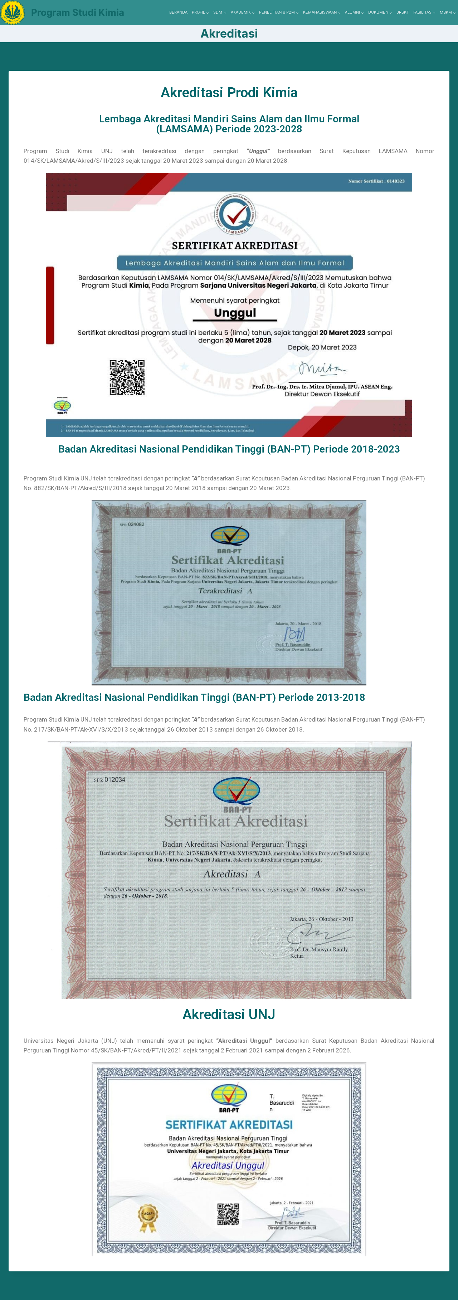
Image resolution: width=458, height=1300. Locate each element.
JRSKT (403, 12)
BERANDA (178, 12)
